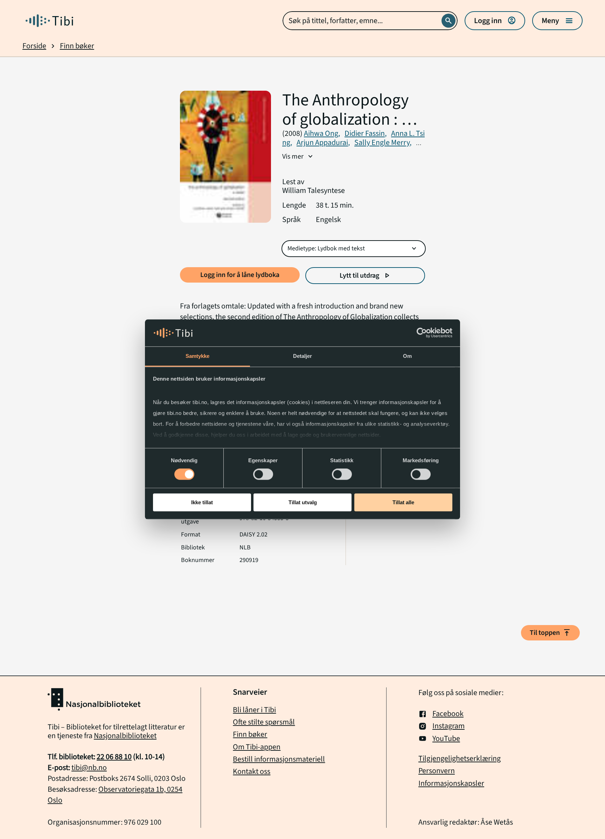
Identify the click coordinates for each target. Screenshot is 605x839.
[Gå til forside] (49, 20)
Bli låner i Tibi (254, 709)
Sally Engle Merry (382, 142)
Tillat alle (403, 502)
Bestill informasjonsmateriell (279, 759)
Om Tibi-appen (256, 747)
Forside (34, 46)
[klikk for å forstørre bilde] (225, 157)
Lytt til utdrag (365, 275)
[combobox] (370, 20)
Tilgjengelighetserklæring (459, 758)
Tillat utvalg (302, 502)
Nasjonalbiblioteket (125, 735)
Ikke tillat (202, 502)
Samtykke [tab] (198, 356)
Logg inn (495, 20)
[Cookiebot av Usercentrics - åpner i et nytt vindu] (421, 333)
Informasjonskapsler (451, 783)
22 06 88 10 (114, 756)
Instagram (448, 726)
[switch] (263, 474)
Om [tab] (407, 356)
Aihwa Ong (322, 133)
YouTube (446, 738)
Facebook (448, 713)
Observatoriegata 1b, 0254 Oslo (115, 795)
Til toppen (550, 633)
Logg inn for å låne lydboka (239, 275)
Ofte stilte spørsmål (264, 722)
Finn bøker (77, 46)
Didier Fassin (366, 133)
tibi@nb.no (89, 767)
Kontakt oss (251, 771)
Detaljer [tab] (302, 356)
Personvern (436, 771)
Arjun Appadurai (323, 142)
